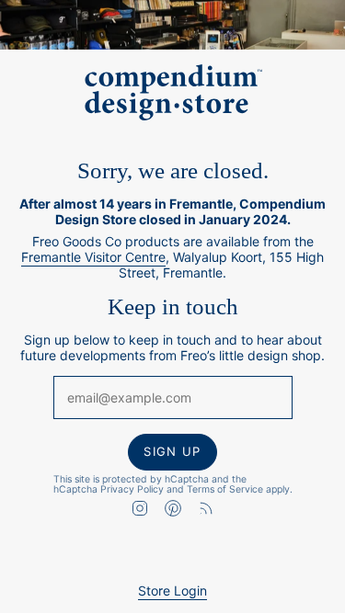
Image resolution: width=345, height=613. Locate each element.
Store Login (172, 590)
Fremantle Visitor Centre (93, 257)
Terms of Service (225, 488)
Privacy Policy (132, 488)
